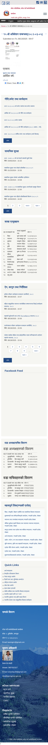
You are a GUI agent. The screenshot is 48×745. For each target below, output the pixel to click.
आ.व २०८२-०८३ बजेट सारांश (13, 120)
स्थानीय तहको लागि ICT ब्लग (12, 594)
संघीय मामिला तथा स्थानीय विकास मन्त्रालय (16, 591)
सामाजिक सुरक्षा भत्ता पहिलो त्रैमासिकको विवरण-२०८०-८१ (21, 196)
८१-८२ (5, 80)
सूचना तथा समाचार (9, 73)
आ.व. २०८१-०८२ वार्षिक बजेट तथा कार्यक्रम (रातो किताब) (21, 134)
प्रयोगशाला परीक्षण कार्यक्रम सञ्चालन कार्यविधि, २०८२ (20, 325)
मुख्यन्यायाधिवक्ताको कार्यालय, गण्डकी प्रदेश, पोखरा (19, 555)
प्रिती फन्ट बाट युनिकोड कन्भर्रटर (14, 579)
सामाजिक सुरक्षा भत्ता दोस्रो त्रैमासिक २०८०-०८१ (18, 168)
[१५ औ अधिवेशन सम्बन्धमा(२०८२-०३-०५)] (12, 54)
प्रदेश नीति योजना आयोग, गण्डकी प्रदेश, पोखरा (18, 547)
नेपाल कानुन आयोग (9, 576)
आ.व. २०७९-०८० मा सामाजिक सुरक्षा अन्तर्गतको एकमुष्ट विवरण (22, 187)
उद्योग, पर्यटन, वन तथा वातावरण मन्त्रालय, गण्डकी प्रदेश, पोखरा (23, 540)
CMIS (5, 701)
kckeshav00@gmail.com (17, 672)
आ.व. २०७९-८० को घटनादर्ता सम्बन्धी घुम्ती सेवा (18, 158)
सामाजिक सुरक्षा (8, 693)
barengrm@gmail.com (16, 642)
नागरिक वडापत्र (9, 697)
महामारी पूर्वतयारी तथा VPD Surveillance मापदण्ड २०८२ (21, 316)
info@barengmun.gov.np (11, 676)
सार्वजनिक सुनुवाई (9, 721)
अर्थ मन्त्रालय (8, 571)
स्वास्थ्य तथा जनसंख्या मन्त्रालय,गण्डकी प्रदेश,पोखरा (20, 519)
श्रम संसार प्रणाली (9, 588)
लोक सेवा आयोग (9, 585)
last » (38, 206)
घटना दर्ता (7, 689)
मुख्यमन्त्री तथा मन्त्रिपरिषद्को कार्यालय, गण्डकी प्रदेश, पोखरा (23, 516)
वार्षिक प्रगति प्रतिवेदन (11, 714)
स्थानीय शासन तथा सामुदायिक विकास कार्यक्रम (17, 600)
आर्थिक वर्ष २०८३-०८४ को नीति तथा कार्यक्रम (17, 113)
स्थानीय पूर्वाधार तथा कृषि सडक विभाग (15, 597)
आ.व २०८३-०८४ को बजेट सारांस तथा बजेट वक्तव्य (19, 106)
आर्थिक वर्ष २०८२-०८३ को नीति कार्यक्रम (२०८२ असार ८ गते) (22, 127)
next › (28, 206)
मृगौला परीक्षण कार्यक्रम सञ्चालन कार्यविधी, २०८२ (18, 294)
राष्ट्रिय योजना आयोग (10, 582)
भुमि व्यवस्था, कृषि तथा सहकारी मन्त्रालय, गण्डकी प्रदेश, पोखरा (23, 544)
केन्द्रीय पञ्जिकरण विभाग (11, 574)
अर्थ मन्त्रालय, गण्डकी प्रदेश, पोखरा (15, 536)
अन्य (7, 141)
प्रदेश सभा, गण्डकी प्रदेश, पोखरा (14, 551)
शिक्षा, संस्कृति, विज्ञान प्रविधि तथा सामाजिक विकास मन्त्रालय (22, 512)
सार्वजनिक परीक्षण (9, 725)
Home (3, 26)
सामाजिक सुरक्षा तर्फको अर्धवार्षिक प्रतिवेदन (16, 177)
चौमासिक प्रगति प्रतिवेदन (12, 718)
